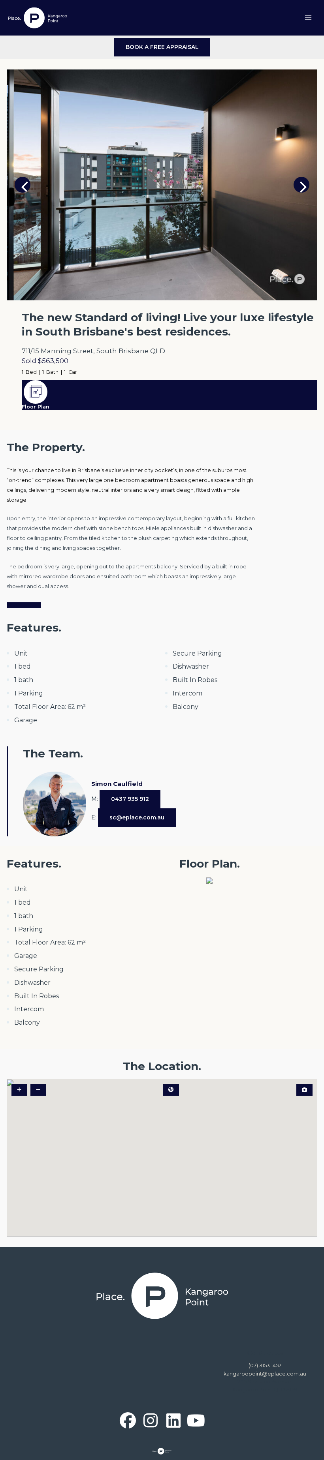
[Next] (301, 185)
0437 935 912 (130, 798)
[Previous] (22, 185)
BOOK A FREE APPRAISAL (162, 47)
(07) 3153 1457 (265, 1365)
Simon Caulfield (117, 783)
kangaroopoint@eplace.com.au (265, 1374)
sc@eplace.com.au (136, 817)
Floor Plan (35, 407)
